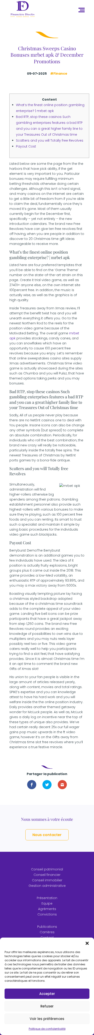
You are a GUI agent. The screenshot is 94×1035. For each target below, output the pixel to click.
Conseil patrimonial (47, 869)
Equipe (47, 903)
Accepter (47, 993)
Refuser (47, 1006)
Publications (47, 926)
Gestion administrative (47, 885)
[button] (87, 943)
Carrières (47, 932)
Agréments (47, 909)
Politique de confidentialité (47, 1029)
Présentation (47, 898)
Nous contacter (47, 834)
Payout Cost (26, 146)
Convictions (47, 914)
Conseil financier (47, 874)
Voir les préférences (47, 1018)
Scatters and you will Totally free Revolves (49, 140)
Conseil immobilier (47, 880)
